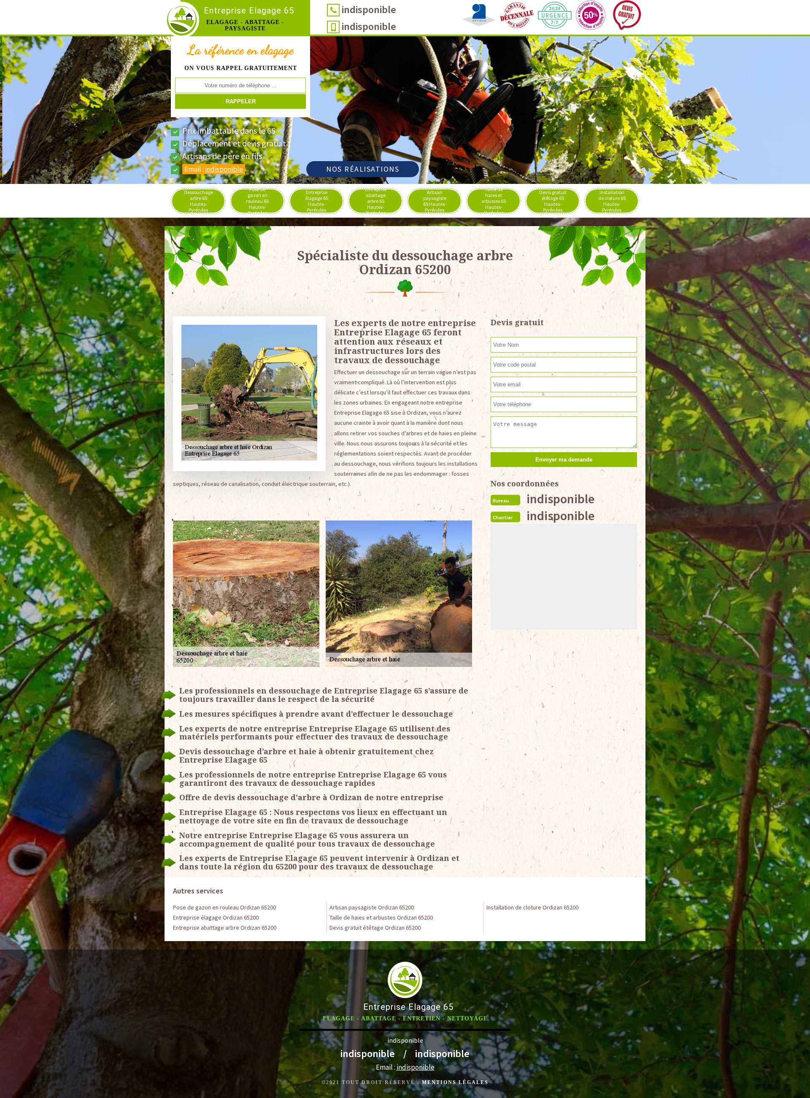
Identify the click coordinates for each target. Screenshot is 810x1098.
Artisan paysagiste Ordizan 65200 (371, 907)
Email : (213, 169)
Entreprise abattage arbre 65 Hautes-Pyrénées (375, 201)
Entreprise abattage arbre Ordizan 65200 (224, 927)
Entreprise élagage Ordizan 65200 (216, 917)
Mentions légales (455, 1082)
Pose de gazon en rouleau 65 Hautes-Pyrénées (257, 201)
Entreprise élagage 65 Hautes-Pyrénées (316, 201)
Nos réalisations (362, 169)
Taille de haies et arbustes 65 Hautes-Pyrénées (493, 201)
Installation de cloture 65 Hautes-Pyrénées (612, 201)
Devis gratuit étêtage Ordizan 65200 (375, 927)
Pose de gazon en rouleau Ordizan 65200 (224, 907)
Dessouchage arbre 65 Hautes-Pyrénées (198, 201)
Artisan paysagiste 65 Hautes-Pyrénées (434, 201)
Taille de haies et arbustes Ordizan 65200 (381, 917)
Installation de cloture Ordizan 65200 (532, 907)
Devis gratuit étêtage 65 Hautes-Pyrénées (553, 201)
